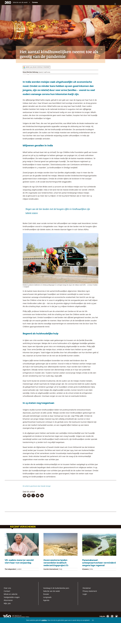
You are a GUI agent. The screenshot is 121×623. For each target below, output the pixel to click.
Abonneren (8, 600)
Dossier (46, 594)
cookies (44, 620)
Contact (7, 591)
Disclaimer (87, 588)
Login (85, 594)
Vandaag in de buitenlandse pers (56, 588)
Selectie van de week (20, 2)
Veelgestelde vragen (12, 597)
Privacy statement (90, 591)
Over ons (7, 588)
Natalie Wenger (46, 486)
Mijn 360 (7, 603)
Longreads (47, 597)
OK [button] (93, 620)
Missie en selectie (10, 594)
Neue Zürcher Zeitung (30, 72)
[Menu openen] (115, 4)
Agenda (46, 600)
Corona (35, 2)
